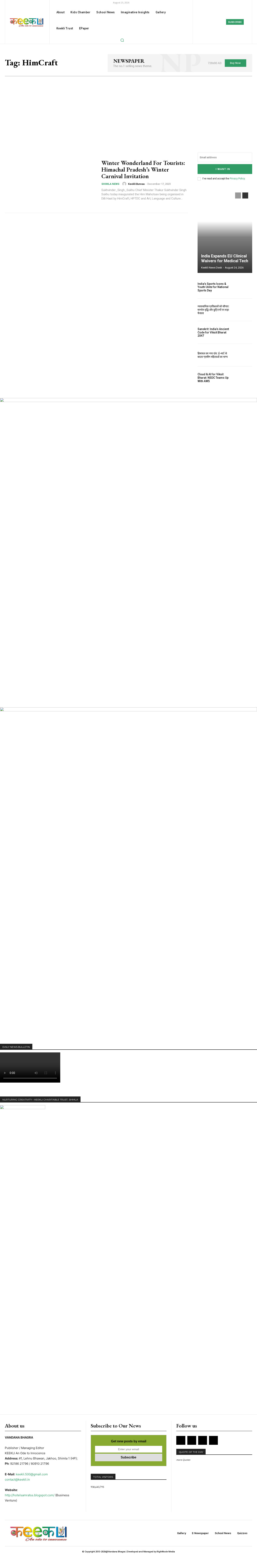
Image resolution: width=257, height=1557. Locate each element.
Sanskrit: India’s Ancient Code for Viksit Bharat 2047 (213, 332)
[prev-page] (238, 195)
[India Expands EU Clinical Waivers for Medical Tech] (225, 230)
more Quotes (183, 1459)
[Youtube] (213, 1440)
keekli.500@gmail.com (32, 1474)
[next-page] (245, 195)
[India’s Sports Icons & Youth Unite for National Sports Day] (244, 287)
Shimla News (110, 183)
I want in (223, 169)
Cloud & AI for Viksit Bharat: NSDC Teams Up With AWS (213, 378)
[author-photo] (124, 184)
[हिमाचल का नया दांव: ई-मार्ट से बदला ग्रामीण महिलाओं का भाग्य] (244, 355)
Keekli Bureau (136, 183)
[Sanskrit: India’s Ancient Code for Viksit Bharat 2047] (244, 332)
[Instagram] (213, 22)
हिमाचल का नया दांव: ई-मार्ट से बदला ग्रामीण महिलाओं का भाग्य (213, 355)
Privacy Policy (237, 178)
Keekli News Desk (211, 267)
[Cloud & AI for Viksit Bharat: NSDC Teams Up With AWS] (244, 377)
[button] (122, 40)
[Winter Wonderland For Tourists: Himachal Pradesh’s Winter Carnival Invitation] (50, 180)
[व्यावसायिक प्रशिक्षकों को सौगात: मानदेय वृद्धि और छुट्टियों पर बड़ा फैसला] (244, 310)
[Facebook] (204, 22)
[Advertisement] (128, 106)
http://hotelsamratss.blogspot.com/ (29, 1495)
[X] (202, 1440)
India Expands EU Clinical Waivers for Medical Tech (224, 258)
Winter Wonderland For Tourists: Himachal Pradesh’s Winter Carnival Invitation (143, 169)
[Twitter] (222, 22)
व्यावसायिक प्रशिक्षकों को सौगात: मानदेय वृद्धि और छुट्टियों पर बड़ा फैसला (213, 310)
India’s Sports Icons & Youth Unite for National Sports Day (213, 287)
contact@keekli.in (17, 1479)
